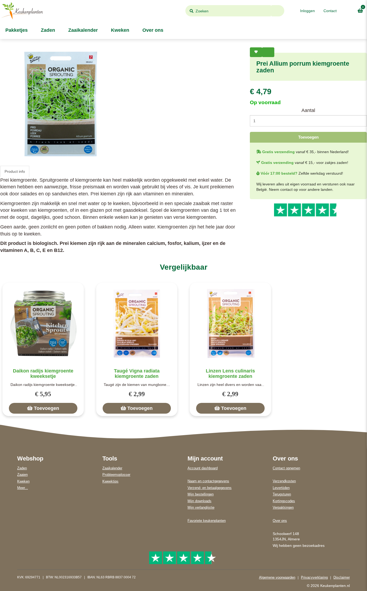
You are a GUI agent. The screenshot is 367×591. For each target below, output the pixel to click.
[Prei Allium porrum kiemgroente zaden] (60, 103)
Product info (15, 171)
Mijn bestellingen (201, 494)
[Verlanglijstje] (256, 52)
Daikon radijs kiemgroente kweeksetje (43, 373)
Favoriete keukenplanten (207, 521)
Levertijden (281, 488)
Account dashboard (203, 468)
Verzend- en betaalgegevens (210, 488)
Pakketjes (16, 30)
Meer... (22, 488)
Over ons (152, 30)
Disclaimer (341, 577)
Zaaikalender (82, 30)
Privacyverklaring (314, 577)
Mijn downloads (199, 501)
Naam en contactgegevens (208, 481)
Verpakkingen (283, 507)
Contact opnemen (286, 468)
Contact (330, 11)
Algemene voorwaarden (277, 577)
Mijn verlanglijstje (201, 507)
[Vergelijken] (268, 52)
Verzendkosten (284, 481)
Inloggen (307, 11)
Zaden (47, 30)
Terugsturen (282, 494)
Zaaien (22, 475)
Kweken (119, 30)
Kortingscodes (284, 501)
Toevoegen (308, 137)
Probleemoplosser (116, 475)
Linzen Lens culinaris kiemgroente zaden (230, 373)
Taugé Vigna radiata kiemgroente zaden (137, 373)
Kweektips (110, 481)
